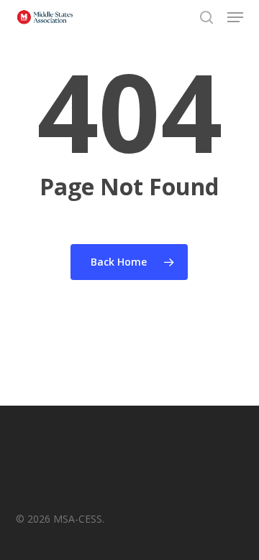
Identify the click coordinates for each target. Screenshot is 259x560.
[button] (235, 17)
